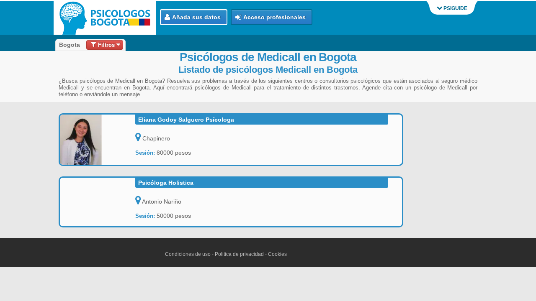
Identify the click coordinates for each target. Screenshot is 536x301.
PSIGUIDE (454, 8)
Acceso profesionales (274, 17)
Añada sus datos (196, 17)
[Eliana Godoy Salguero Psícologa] (97, 140)
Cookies (277, 254)
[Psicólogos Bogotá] (107, 18)
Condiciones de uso (188, 254)
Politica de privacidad (239, 254)
